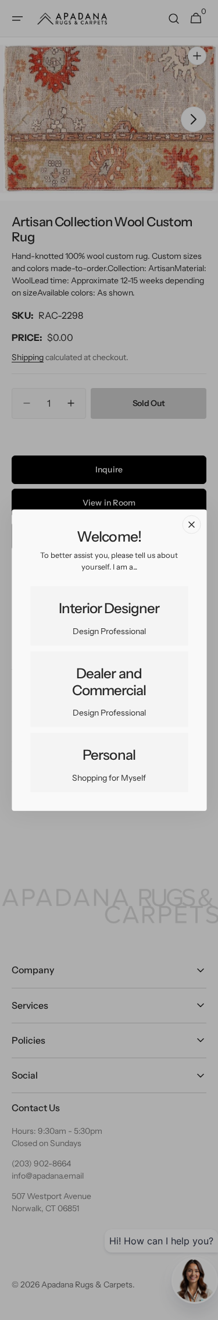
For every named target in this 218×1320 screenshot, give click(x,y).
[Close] (191, 524)
